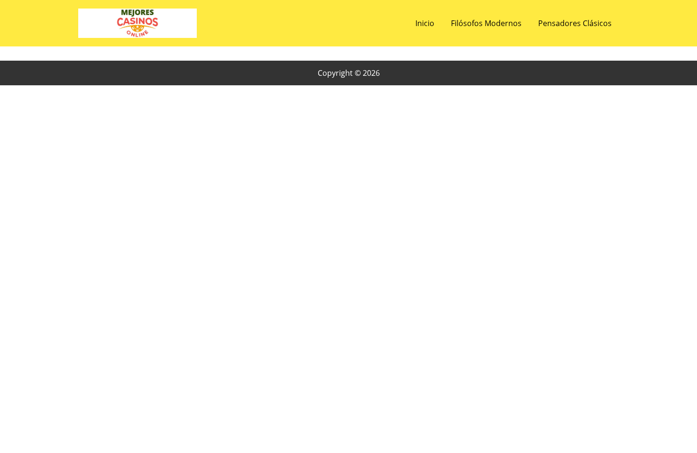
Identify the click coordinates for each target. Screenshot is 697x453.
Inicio (424, 23)
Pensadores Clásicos (575, 23)
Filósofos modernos (486, 23)
